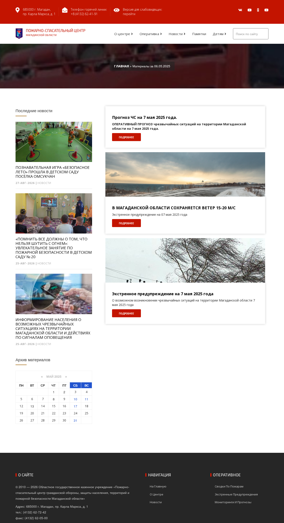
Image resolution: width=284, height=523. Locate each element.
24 (75, 413)
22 (53, 413)
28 (43, 420)
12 (21, 406)
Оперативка (149, 34)
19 (21, 413)
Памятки (199, 34)
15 (53, 406)
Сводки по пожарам (229, 486)
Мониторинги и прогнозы (233, 502)
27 (32, 420)
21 (43, 413)
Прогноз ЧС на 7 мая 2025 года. (144, 117)
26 (21, 420)
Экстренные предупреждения (236, 494)
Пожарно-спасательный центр (55, 32)
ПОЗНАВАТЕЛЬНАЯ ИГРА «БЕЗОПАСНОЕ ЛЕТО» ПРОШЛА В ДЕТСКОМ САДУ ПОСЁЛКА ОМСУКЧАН (53, 172)
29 (53, 420)
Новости (176, 34)
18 (86, 406)
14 (43, 406)
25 (86, 413)
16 (64, 406)
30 (64, 420)
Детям (218, 34)
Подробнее (126, 137)
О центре (122, 34)
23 (64, 413)
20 (32, 413)
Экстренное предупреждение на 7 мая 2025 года (162, 294)
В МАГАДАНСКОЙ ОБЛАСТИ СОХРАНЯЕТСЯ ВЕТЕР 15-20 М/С (174, 208)
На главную (158, 486)
